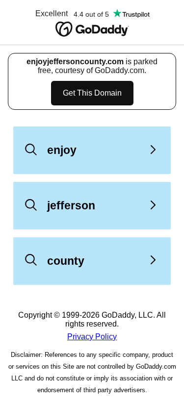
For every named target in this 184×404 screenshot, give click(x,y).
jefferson (71, 205)
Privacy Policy (92, 336)
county (65, 260)
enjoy (62, 150)
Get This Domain (92, 93)
